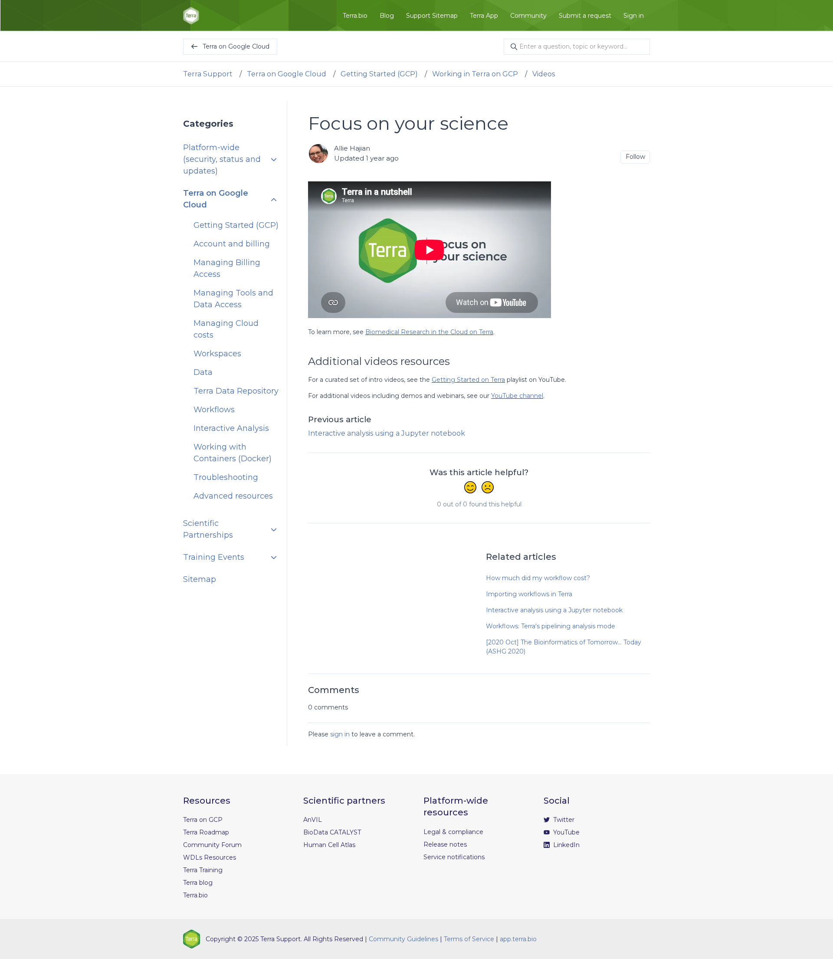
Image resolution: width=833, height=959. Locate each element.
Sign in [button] (633, 16)
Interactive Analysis (231, 429)
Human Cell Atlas (329, 845)
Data (203, 373)
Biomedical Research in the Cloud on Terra (429, 332)
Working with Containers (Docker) (232, 453)
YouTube (565, 832)
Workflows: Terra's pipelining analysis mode (550, 626)
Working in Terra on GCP (475, 74)
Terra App (484, 16)
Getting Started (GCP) (379, 74)
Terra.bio (355, 16)
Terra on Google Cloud (286, 74)
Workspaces (217, 354)
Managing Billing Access (226, 268)
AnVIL (312, 820)
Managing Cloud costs (226, 329)
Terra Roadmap (206, 832)
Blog (387, 16)
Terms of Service (469, 939)
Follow (635, 157)
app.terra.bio (518, 939)
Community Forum (212, 845)
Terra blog (198, 883)
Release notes (445, 844)
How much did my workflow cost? (538, 578)
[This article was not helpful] (488, 488)
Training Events (213, 557)
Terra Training (203, 870)
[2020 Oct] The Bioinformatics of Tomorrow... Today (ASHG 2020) (563, 646)
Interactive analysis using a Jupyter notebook (386, 433)
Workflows (214, 410)
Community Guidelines (403, 939)
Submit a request (585, 16)
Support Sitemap (432, 16)
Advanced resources (233, 496)
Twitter (562, 820)
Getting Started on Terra (468, 380)
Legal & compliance (453, 832)
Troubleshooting (225, 478)
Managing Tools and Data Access (233, 299)
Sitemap (199, 580)
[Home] (191, 15)
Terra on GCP (203, 820)
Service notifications (454, 857)
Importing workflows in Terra (529, 594)
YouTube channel (517, 396)
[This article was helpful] (470, 488)
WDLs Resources (209, 857)
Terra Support (208, 74)
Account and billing (231, 244)
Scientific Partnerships (208, 529)
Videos (543, 74)
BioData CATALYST (332, 832)
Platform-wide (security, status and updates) (222, 159)
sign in (340, 734)
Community (528, 16)
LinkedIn (565, 845)
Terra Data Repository (236, 391)
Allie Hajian (352, 148)
